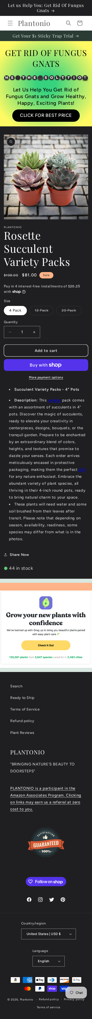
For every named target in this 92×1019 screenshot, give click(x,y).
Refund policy (22, 721)
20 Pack (72, 311)
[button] (10, 23)
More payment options (46, 377)
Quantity (11, 322)
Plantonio (26, 999)
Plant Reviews (22, 733)
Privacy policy (74, 999)
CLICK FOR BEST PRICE (46, 115)
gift (82, 469)
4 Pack (15, 310)
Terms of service (48, 1007)
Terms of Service (25, 709)
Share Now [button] (19, 555)
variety (54, 400)
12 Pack (44, 311)
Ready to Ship (22, 698)
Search (16, 686)
